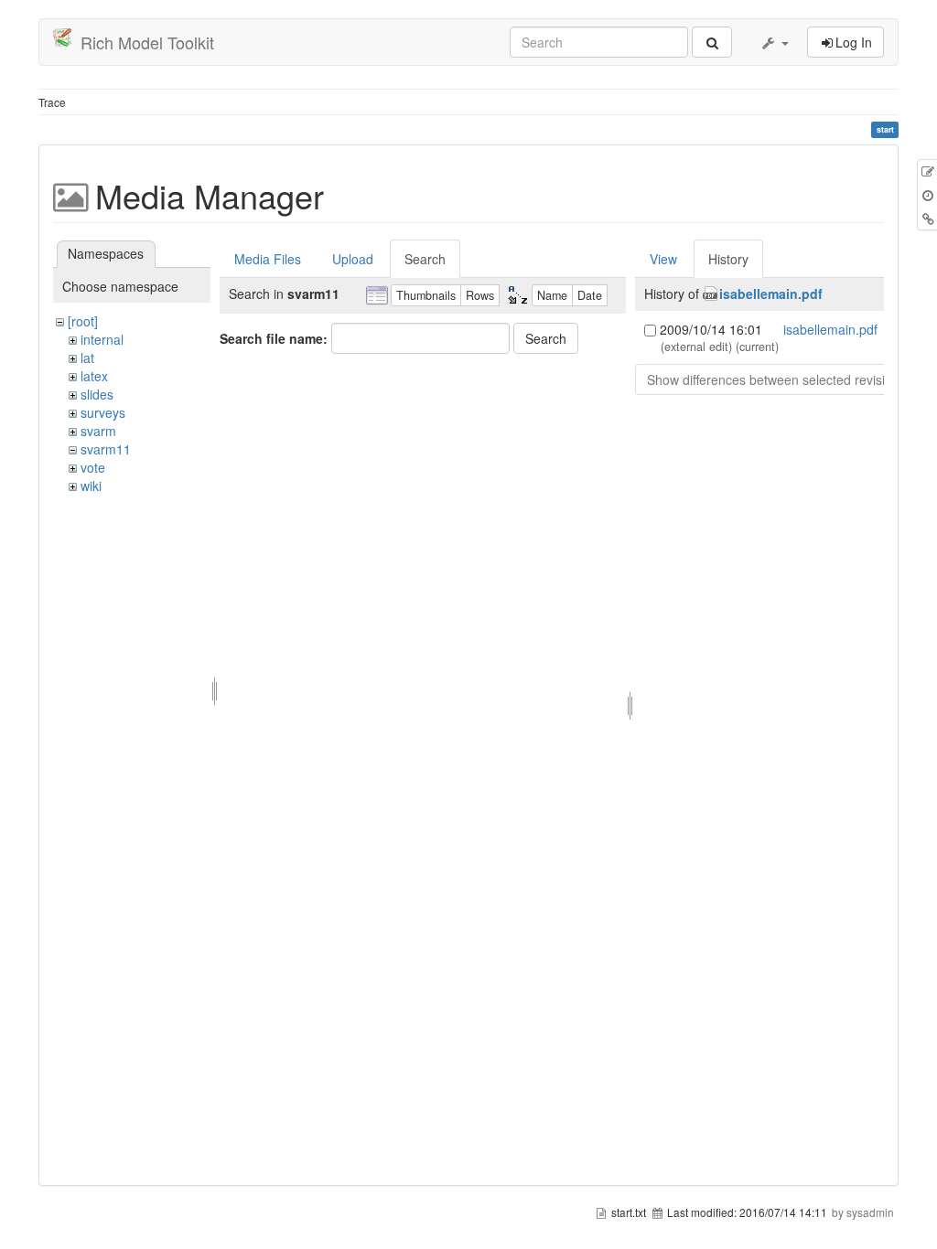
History (728, 259)
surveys (103, 412)
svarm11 (106, 449)
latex (94, 376)
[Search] (712, 42)
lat (87, 357)
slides (97, 394)
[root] (83, 321)
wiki (91, 485)
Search (425, 259)
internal (102, 339)
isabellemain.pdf (771, 293)
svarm (98, 431)
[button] (774, 42)
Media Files (267, 259)
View (663, 259)
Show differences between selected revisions (776, 379)
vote (93, 467)
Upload (352, 259)
